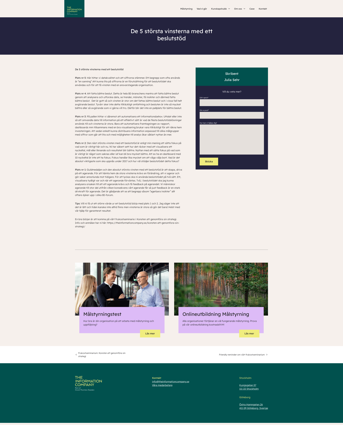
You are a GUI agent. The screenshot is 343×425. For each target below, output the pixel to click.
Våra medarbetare (162, 385)
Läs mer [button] (150, 333)
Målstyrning (186, 8)
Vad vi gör (202, 8)
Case (251, 8)
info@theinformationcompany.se (170, 381)
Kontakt (263, 8)
